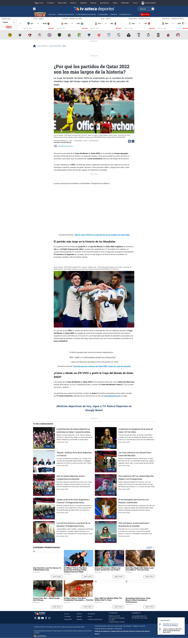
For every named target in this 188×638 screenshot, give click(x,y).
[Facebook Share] (129, 141)
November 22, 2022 (110, 362)
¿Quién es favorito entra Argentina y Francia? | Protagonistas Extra (73, 501)
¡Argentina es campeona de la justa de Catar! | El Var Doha (135, 430)
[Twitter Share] (133, 141)
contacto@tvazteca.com (139, 616)
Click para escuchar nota (65, 146)
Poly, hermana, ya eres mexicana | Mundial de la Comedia (133, 524)
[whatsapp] (49, 618)
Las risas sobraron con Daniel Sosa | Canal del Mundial (134, 454)
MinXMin (51, 28)
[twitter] (35, 619)
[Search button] (153, 9)
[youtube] (42, 619)
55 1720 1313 (135, 618)
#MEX (78, 357)
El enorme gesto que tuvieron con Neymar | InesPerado (133, 501)
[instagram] (39, 619)
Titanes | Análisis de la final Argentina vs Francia (74, 454)
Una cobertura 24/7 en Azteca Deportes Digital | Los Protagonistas (136, 477)
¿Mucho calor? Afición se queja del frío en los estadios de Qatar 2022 (102, 235)
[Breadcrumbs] (35, 46)
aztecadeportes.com (112, 396)
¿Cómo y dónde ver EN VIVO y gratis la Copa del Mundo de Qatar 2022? (172, 630)
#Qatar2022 (111, 357)
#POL (86, 357)
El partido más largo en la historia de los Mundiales (170, 624)
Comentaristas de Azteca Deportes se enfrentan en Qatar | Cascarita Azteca (73, 430)
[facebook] (46, 619)
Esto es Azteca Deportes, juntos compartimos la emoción (71, 477)
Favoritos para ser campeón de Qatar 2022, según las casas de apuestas (102, 366)
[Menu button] (41, 9)
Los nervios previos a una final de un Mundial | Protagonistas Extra (74, 524)
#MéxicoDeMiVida (96, 357)
